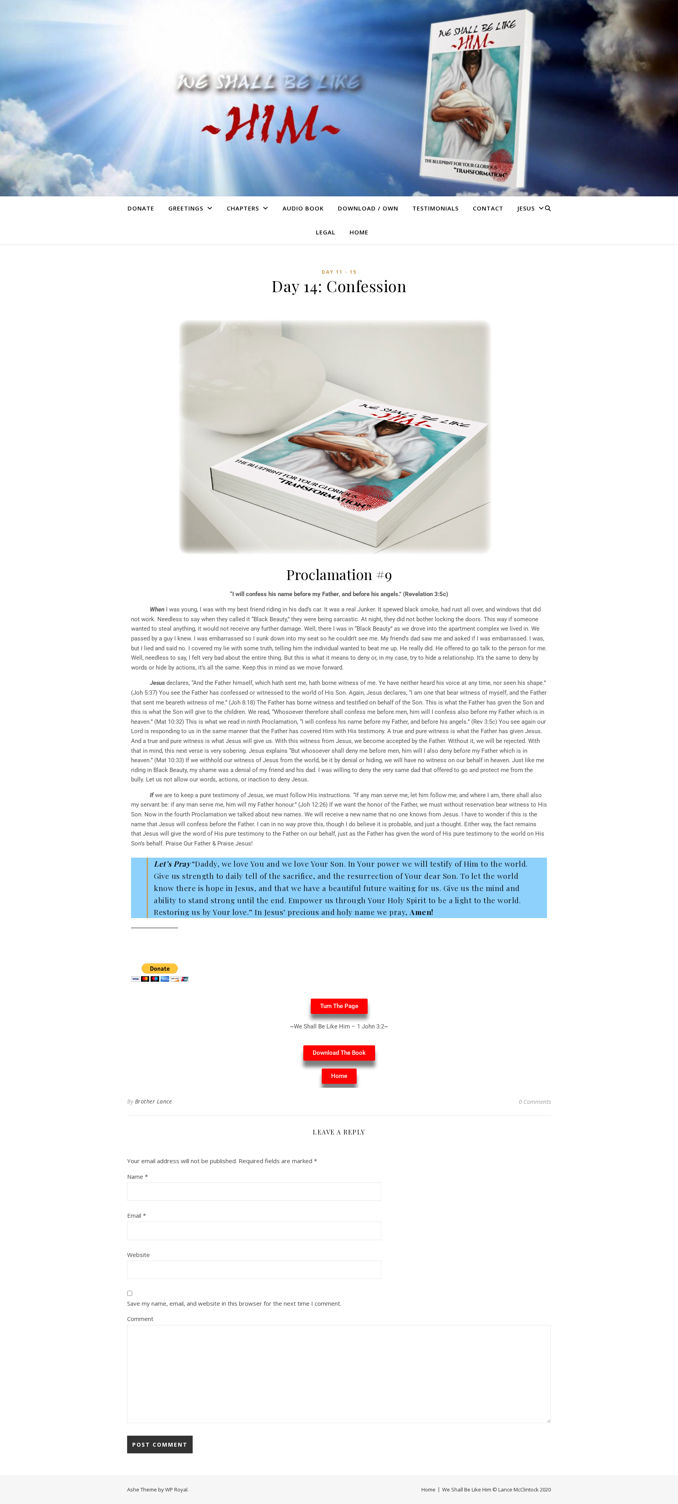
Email (136, 1215)
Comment (140, 1319)
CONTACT (488, 208)
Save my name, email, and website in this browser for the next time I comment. (234, 1303)
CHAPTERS (243, 208)
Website (138, 1255)
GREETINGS (185, 208)
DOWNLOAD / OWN (368, 208)
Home (359, 232)
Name (137, 1176)
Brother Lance (153, 1101)
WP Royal (176, 1489)
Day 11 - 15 (339, 272)
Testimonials (435, 208)
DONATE (141, 208)
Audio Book (303, 208)
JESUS (526, 208)
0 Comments (535, 1101)
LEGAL (325, 232)
